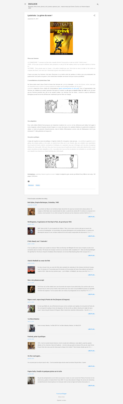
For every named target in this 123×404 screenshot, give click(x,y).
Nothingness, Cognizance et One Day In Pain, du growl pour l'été (50, 222)
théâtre (38, 185)
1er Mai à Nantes (33, 319)
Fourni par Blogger (61, 393)
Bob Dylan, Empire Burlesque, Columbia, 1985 (43, 202)
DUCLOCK (32, 4)
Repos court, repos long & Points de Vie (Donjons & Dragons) (49, 299)
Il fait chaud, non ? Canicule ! (37, 241)
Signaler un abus (61, 400)
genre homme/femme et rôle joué (69, 88)
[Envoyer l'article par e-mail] (29, 182)
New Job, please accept (36, 280)
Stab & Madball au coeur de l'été (39, 261)
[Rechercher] (98, 4)
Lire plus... (91, 216)
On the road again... (34, 356)
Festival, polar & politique (36, 336)
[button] (94, 15)
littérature (31, 185)
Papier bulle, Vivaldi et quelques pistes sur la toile (45, 371)
